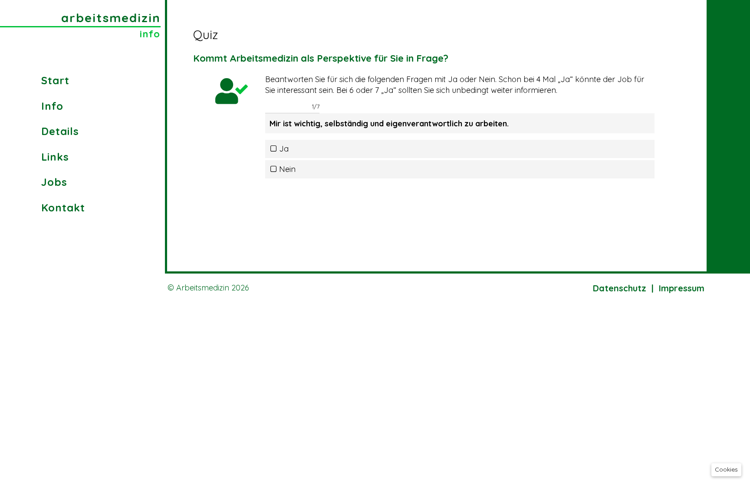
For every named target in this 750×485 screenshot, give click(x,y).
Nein (287, 169)
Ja (284, 149)
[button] (726, 469)
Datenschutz (619, 288)
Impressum (681, 288)
